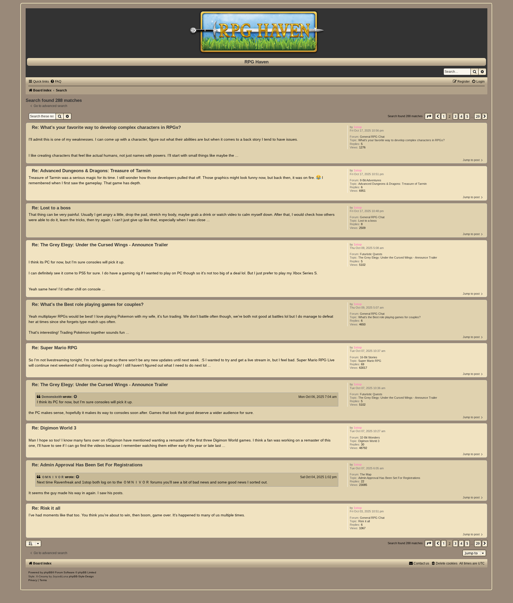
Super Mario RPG (369, 360)
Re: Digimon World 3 (54, 427)
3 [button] (455, 116)
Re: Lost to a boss (51, 207)
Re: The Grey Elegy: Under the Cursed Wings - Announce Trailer (100, 244)
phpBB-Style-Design (81, 576)
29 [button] (478, 116)
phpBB (48, 572)
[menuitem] (55, 81)
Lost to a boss (367, 220)
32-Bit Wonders (370, 437)
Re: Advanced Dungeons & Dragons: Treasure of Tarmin (91, 170)
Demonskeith (52, 397)
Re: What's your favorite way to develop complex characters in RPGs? (106, 127)
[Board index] (256, 32)
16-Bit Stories (368, 357)
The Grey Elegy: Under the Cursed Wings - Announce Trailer (397, 257)
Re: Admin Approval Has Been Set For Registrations (87, 464)
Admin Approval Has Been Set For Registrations (389, 477)
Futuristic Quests (371, 254)
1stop (358, 127)
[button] (429, 116)
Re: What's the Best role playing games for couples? (87, 304)
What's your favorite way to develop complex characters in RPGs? (401, 140)
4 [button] (461, 116)
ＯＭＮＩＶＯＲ (53, 477)
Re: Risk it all (46, 508)
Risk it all (364, 521)
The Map (365, 474)
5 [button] (467, 116)
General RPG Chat (372, 136)
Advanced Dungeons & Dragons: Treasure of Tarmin (392, 183)
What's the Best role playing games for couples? (389, 317)
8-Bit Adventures (370, 180)
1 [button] (444, 116)
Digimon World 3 (368, 441)
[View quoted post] (75, 397)
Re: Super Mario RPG (54, 347)
